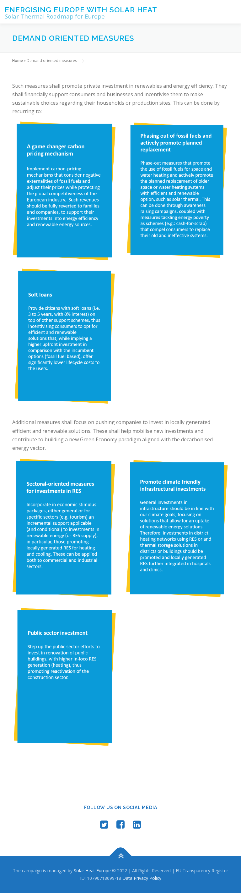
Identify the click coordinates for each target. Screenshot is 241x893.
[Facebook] (120, 824)
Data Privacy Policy (141, 878)
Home (17, 60)
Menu (230, 11)
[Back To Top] (121, 856)
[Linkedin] (137, 824)
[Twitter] (104, 824)
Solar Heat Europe (92, 871)
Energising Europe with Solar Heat (81, 9)
